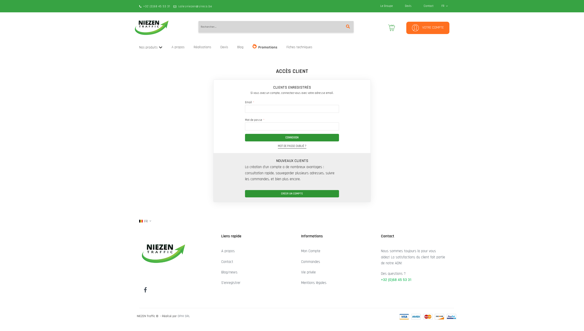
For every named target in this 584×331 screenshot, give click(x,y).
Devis (408, 6)
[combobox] (276, 26)
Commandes (310, 261)
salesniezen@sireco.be (195, 6)
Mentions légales (313, 282)
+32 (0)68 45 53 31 (156, 6)
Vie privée (308, 272)
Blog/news (229, 272)
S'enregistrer (230, 282)
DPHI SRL (184, 316)
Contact (428, 6)
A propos (228, 251)
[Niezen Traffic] (152, 27)
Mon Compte (310, 251)
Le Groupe (386, 6)
